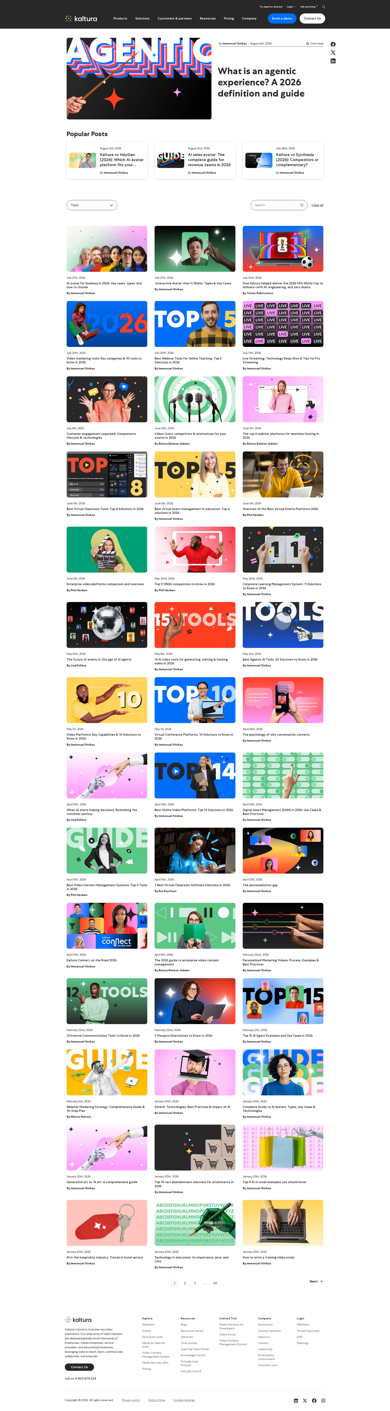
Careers (263, 1343)
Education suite (152, 1337)
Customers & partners (175, 18)
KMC (300, 1337)
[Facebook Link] (314, 1400)
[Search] (323, 6)
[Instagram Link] (323, 1400)
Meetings (303, 1343)
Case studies (189, 1343)
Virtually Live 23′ (191, 1371)
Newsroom (265, 1324)
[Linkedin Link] (296, 1400)
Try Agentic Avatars (271, 6)
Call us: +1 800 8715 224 (80, 1378)
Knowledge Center (193, 1355)
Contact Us (312, 18)
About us (264, 1337)
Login (300, 1318)
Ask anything (308, 6)
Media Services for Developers (231, 1326)
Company (249, 18)
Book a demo (282, 18)
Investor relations (269, 1331)
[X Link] (305, 1400)
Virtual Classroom (308, 1331)
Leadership (265, 1349)
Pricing (229, 18)
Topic (75, 205)
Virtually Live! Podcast (189, 1363)
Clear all (317, 205)
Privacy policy (131, 1400)
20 (215, 1283)
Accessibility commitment (266, 1357)
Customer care (267, 1365)
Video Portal (227, 1334)
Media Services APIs (155, 1362)
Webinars (148, 1324)
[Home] (81, 19)
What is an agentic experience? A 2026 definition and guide (261, 82)
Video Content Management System (156, 1354)
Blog (183, 1324)
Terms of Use (156, 1400)
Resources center (192, 1331)
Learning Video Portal (195, 1349)
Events (146, 1331)
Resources (208, 18)
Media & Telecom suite (153, 1344)
